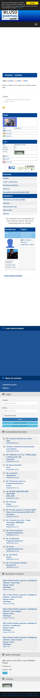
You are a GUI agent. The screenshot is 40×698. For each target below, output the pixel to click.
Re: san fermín (11, 473)
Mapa (15, 694)
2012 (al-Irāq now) (10, 207)
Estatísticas (8, 136)
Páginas (6, 388)
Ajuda (11, 694)
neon (8, 467)
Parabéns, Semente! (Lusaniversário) (20, 447)
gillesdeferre (11, 475)
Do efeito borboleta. (10, 185)
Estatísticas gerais (10, 384)
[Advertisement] (20, 50)
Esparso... (7, 189)
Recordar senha (10, 415)
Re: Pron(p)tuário (12, 538)
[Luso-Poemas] (20, 14)
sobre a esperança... (10, 182)
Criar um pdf (8, 161)
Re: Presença (11, 502)
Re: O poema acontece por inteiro (19, 438)
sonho (19, 81)
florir (26, 81)
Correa (8, 486)
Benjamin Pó (11, 565)
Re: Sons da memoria (14, 530)
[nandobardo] (20, 122)
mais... (5, 673)
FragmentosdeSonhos (14, 533)
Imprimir (7, 159)
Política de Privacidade (9, 696)
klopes (8, 504)
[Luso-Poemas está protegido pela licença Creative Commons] (7, 685)
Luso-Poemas (11, 449)
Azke (8, 441)
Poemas (9, 75)
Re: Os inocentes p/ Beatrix (16, 563)
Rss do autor (8, 133)
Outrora (6, 214)
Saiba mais (19, 8)
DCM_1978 (10, 496)
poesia (11, 81)
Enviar (7, 156)
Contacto (4, 694)
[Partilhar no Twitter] (13, 167)
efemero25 (10, 459)
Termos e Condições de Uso (28, 694)
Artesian (6, 203)
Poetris (36, 696)
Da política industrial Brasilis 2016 (16, 192)
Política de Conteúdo (25, 696)
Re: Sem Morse (12, 555)
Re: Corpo (10, 547)
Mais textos (8, 130)
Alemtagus (10, 514)
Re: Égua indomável (13, 465)
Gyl (6, 233)
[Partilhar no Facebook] (10, 167)
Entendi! (32, 3)
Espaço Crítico (8, 585)
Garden (6, 178)
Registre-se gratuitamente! (20, 426)
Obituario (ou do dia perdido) (14, 200)
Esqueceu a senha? (20, 423)
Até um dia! (7, 210)
